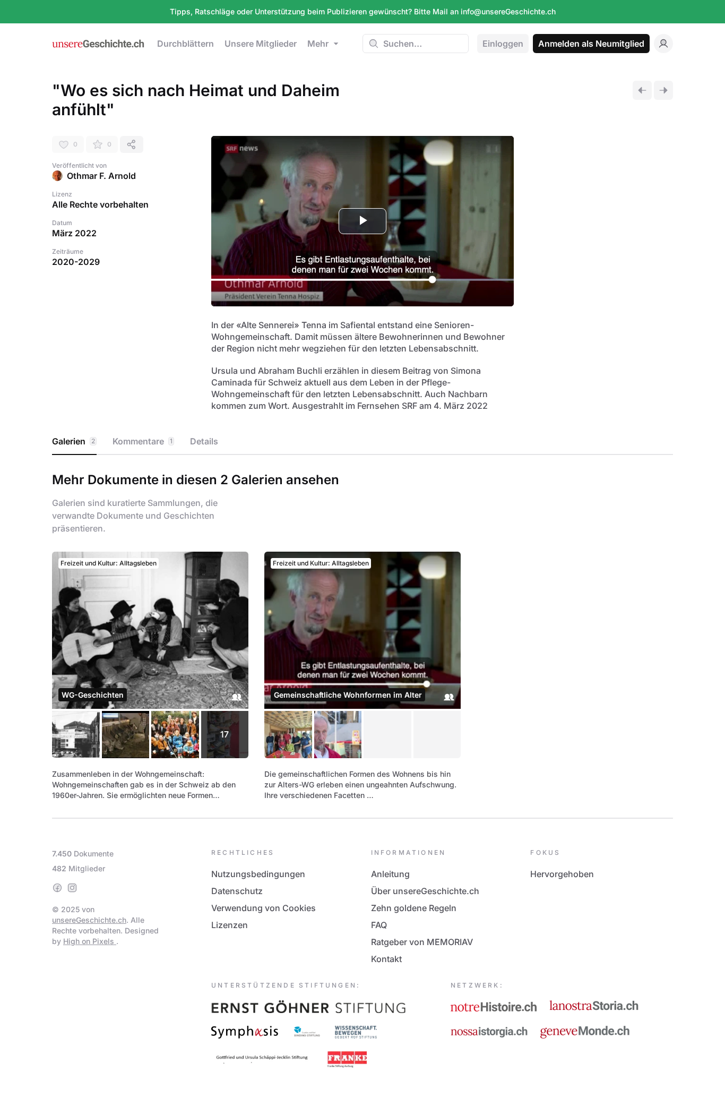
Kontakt (386, 959)
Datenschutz (237, 891)
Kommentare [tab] (142, 441)
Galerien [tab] (73, 441)
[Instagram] (72, 887)
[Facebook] (57, 887)
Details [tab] (204, 441)
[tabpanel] (362, 634)
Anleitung (390, 874)
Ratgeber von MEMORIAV (422, 942)
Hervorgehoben (562, 874)
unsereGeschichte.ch (89, 919)
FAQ (379, 925)
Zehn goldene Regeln (413, 908)
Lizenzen (229, 925)
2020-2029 (76, 261)
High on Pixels (89, 941)
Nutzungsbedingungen (258, 874)
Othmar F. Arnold (101, 175)
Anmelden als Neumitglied (591, 43)
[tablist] (362, 441)
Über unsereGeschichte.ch (425, 891)
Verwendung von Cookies (263, 908)
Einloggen (502, 43)
